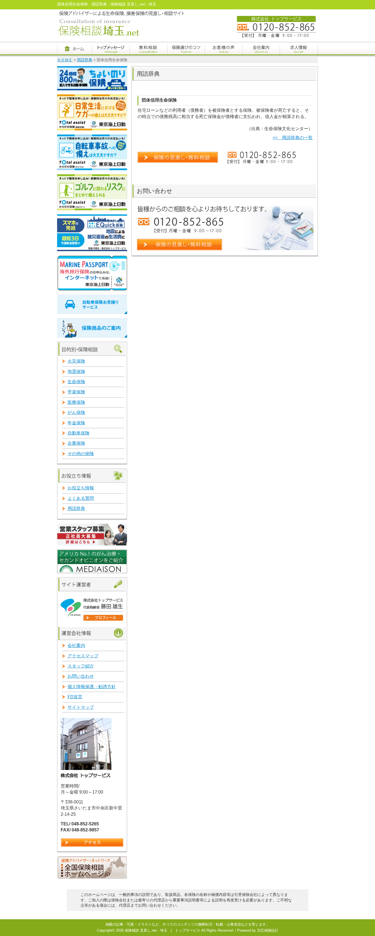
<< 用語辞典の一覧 (293, 137)
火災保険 (76, 361)
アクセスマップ (83, 656)
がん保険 (76, 412)
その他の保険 (81, 453)
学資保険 (76, 391)
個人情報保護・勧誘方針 (92, 686)
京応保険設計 (267, 930)
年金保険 (76, 423)
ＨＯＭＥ (64, 60)
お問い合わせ (81, 676)
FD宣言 (75, 696)
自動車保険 (78, 433)
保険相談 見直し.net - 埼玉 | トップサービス (162, 930)
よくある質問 (81, 498)
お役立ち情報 (81, 488)
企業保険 (76, 443)
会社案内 (76, 645)
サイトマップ (81, 707)
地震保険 (76, 371)
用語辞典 (84, 60)
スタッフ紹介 (81, 666)
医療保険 (76, 402)
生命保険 (76, 381)
